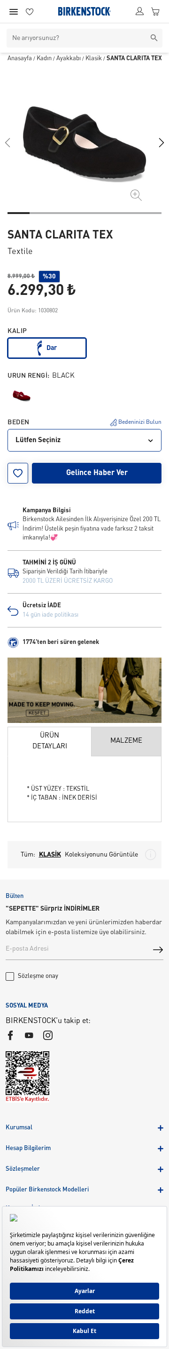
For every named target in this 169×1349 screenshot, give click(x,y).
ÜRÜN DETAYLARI (49, 741)
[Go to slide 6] (128, 213)
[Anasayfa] (84, 11)
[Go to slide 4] (85, 213)
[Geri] (7, 142)
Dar (51, 348)
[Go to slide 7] (150, 213)
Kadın (44, 59)
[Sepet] (155, 11)
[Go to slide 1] (19, 213)
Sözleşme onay (38, 976)
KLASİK (50, 854)
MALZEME (126, 741)
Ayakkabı (68, 59)
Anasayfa (20, 59)
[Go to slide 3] (63, 213)
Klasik (93, 59)
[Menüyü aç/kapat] (13, 12)
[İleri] (161, 142)
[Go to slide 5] (106, 213)
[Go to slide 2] (41, 213)
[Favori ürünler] (29, 11)
